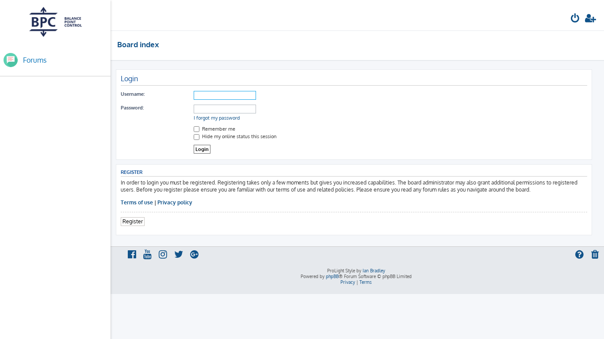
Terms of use (137, 202)
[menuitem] (575, 19)
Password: (132, 108)
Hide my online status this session (238, 136)
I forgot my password (217, 118)
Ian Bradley (374, 270)
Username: (133, 94)
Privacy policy (174, 202)
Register (132, 221)
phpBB (332, 276)
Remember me (218, 129)
